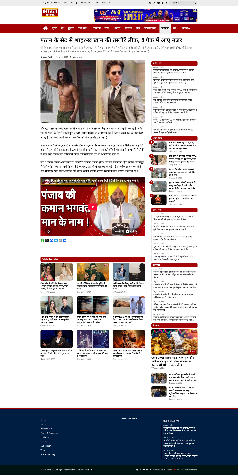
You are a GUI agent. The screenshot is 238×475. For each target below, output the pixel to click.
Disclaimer (45, 437)
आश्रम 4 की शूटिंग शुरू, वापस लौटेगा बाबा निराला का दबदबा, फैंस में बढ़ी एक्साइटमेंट (127, 354)
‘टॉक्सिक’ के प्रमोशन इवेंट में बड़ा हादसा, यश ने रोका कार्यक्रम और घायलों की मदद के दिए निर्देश (92, 353)
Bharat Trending (47, 454)
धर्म (174, 29)
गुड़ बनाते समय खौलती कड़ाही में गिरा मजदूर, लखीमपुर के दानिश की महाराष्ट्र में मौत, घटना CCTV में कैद (183, 185)
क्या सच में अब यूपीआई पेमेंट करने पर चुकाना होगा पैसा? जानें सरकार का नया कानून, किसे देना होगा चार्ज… (183, 377)
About (66, 3)
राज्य (107, 29)
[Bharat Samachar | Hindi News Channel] (50, 12)
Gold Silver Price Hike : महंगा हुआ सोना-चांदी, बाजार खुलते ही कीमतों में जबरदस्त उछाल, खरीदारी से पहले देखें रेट (173, 361)
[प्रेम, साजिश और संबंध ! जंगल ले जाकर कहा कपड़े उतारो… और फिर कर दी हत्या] (159, 173)
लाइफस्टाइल (150, 29)
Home (43, 420)
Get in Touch (106, 3)
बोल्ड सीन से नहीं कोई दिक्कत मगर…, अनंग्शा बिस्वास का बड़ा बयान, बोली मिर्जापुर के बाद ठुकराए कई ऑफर (54, 286)
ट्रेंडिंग (54, 29)
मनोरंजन (165, 29)
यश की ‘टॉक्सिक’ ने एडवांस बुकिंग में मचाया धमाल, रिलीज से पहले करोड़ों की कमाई (92, 286)
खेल (138, 29)
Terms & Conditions (49, 433)
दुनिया (71, 29)
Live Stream (85, 3)
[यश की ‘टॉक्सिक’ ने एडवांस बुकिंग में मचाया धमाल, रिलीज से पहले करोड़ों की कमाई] (93, 272)
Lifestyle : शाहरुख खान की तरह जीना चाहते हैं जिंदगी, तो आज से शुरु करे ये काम (56, 353)
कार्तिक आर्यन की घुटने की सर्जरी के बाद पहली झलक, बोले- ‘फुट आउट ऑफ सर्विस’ (128, 286)
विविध (185, 29)
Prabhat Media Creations (186, 470)
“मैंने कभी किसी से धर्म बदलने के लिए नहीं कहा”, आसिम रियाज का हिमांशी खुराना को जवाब (54, 320)
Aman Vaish (47, 57)
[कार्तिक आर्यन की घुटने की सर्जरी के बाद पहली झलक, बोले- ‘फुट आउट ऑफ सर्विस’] (129, 272)
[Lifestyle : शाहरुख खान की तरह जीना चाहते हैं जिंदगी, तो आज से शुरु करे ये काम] (56, 339)
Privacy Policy (46, 429)
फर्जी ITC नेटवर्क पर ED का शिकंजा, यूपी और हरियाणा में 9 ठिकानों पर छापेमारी (183, 199)
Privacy (74, 3)
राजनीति (97, 29)
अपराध (117, 29)
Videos (95, 3)
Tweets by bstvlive (129, 418)
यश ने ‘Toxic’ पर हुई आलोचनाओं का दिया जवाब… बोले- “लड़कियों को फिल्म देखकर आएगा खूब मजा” (128, 320)
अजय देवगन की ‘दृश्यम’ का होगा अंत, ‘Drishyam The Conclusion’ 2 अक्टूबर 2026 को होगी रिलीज (91, 320)
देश (62, 29)
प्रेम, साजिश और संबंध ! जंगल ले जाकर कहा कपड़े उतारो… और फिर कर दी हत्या (182, 172)
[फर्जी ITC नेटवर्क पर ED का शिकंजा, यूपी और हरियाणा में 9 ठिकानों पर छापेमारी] (159, 200)
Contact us (45, 442)
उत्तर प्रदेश (82, 29)
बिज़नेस (128, 29)
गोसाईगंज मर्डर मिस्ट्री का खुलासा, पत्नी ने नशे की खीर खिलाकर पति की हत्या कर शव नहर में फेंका (183, 146)
